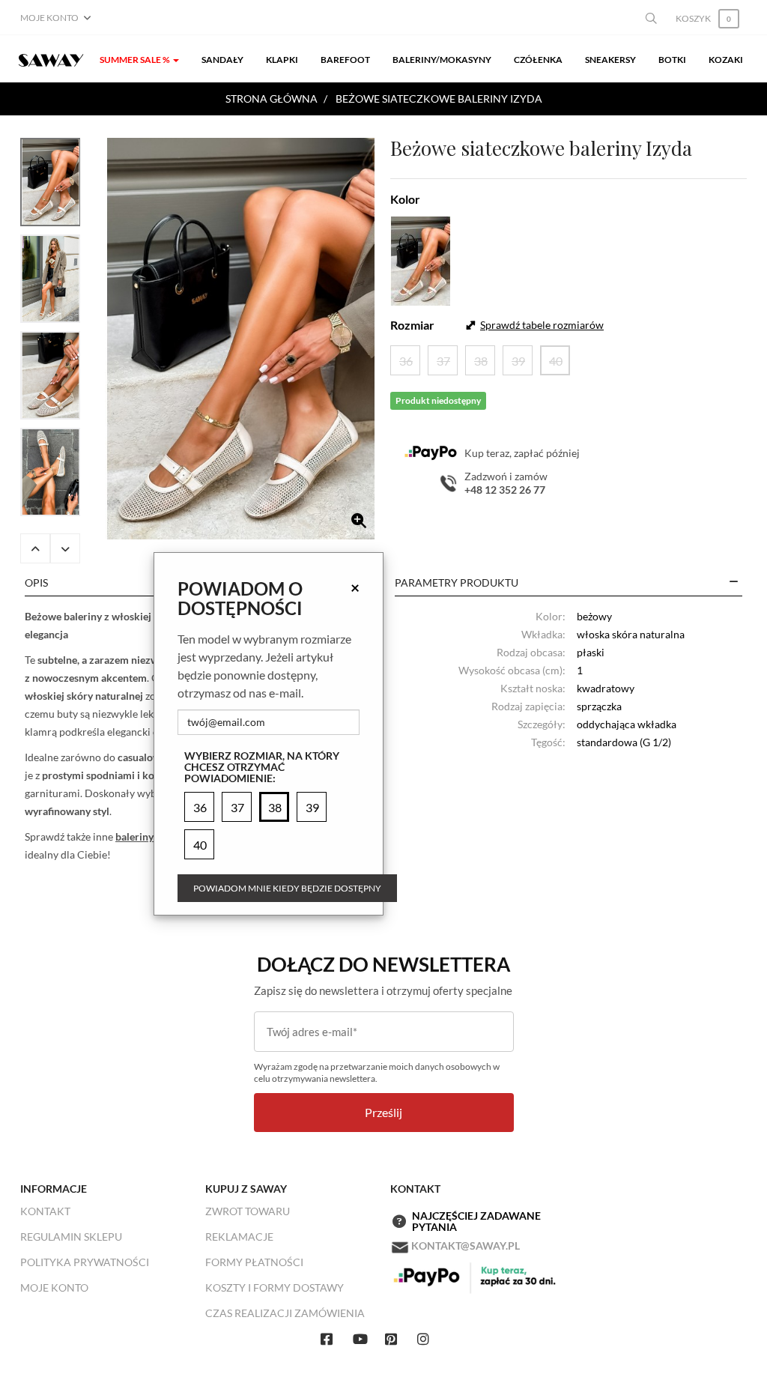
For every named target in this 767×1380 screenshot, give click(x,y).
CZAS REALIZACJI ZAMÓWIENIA (285, 1313)
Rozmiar (412, 325)
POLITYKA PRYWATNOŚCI (84, 1262)
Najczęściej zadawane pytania (476, 1221)
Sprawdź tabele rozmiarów (542, 324)
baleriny (134, 836)
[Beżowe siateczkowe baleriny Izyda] (241, 338)
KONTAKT (45, 1211)
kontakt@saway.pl (465, 1245)
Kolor (405, 199)
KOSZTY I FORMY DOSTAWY (274, 1287)
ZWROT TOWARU (247, 1211)
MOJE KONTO (54, 1287)
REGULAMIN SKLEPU (71, 1236)
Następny (65, 548)
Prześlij (383, 1112)
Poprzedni (35, 548)
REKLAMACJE (239, 1236)
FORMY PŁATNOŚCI (254, 1262)
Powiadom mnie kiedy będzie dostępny (287, 888)
